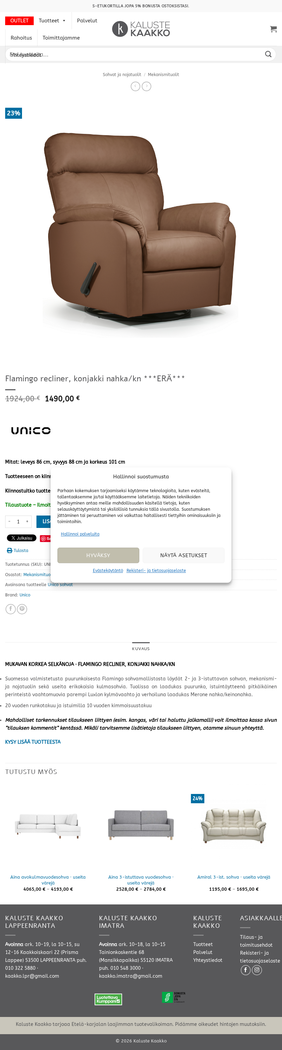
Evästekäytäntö (108, 571)
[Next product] (135, 86)
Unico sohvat (60, 584)
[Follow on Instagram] (257, 970)
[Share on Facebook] (11, 609)
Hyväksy (98, 555)
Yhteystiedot (26, 55)
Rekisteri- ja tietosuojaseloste (156, 571)
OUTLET (19, 21)
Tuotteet (49, 21)
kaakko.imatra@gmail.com (130, 976)
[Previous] (5, 844)
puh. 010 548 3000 (120, 968)
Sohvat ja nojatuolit (122, 74)
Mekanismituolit (163, 74)
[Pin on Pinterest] (22, 609)
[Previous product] (146, 86)
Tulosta (21, 550)
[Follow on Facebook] (246, 970)
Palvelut (87, 21)
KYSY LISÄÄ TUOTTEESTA (33, 742)
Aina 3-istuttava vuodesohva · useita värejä (141, 879)
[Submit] (268, 54)
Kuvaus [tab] (141, 648)
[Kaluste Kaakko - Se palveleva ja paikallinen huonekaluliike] (141, 29)
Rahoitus (21, 38)
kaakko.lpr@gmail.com (32, 976)
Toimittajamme (61, 38)
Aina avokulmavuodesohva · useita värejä (48, 879)
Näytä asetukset (183, 555)
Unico (25, 595)
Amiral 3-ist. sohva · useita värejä (233, 877)
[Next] (276, 844)
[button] (273, 28)
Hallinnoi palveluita (80, 534)
